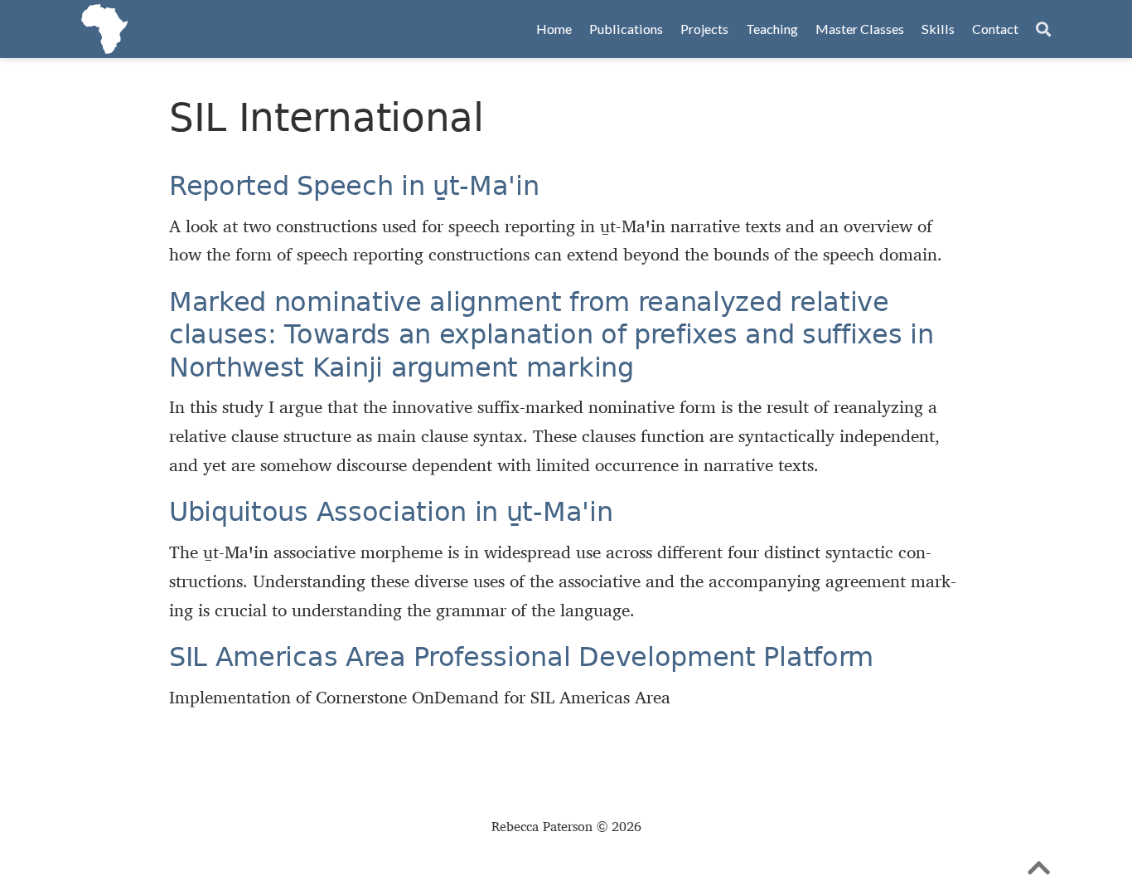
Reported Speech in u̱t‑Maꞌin (354, 186)
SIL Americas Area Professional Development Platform (521, 657)
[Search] (1043, 29)
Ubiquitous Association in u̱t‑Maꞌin (390, 512)
